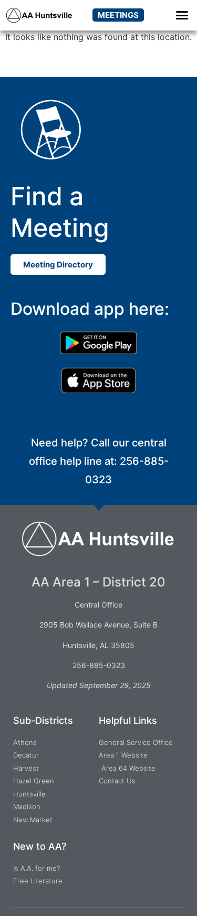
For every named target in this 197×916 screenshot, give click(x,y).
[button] (182, 15)
